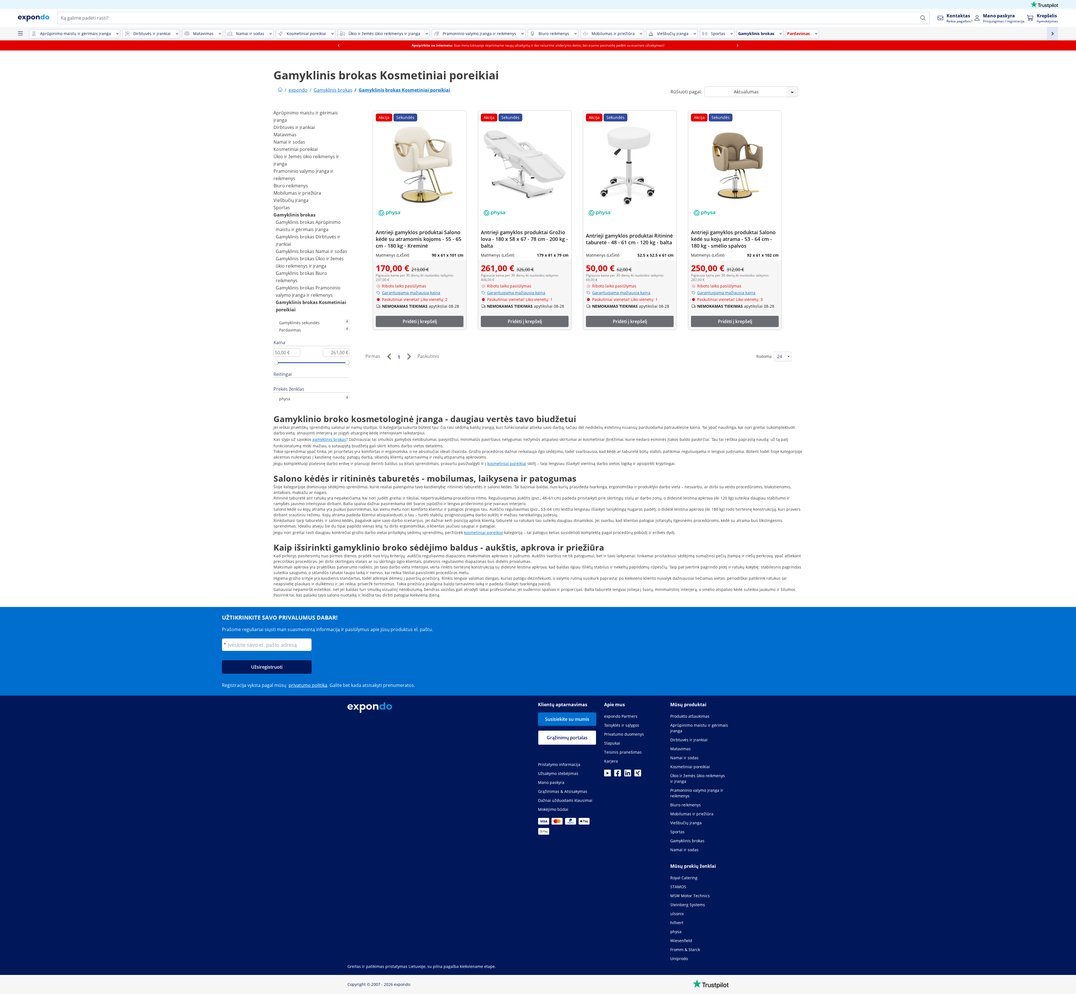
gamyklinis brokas (329, 439)
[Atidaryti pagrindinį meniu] (20, 33)
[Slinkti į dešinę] (737, 45)
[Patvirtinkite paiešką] (923, 18)
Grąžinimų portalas (567, 738)
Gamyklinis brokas (294, 215)
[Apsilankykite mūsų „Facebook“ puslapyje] (617, 775)
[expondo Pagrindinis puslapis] (280, 90)
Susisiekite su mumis (567, 719)
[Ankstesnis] (389, 356)
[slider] (276, 363)
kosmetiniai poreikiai (506, 463)
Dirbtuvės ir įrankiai (294, 127)
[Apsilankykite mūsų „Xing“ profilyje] (637, 775)
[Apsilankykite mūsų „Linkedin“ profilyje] (627, 775)
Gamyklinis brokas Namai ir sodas (311, 251)
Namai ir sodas (289, 142)
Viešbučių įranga (291, 200)
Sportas (281, 207)
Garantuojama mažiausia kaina (411, 292)
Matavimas (284, 135)
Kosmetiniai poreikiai (295, 149)
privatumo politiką (308, 685)
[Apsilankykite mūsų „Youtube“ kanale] (607, 775)
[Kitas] (409, 356)
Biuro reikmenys (290, 186)
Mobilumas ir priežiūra (297, 193)
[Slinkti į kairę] (338, 45)
